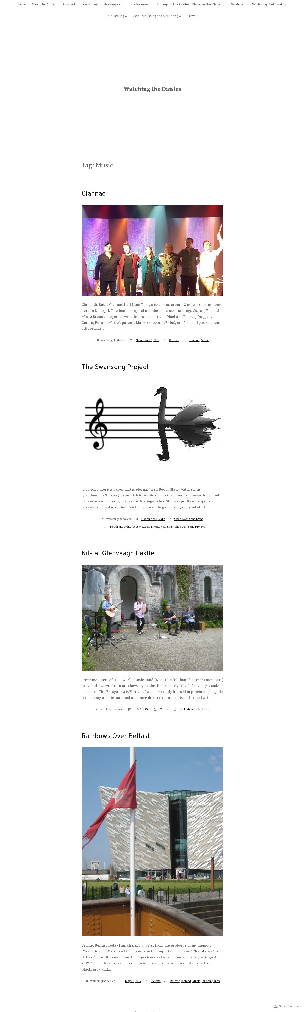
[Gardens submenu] (245, 5)
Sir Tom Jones (211, 981)
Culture (174, 340)
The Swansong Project (115, 367)
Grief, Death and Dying (189, 519)
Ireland (156, 981)
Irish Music (187, 709)
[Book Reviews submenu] (150, 5)
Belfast (175, 981)
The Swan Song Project (189, 527)
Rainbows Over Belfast (116, 736)
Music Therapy (152, 527)
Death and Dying (120, 527)
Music (205, 340)
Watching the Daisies (152, 89)
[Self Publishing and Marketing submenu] (180, 16)
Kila (198, 709)
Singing (168, 527)
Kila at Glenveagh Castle (118, 554)
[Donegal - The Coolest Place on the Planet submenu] (224, 5)
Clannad (94, 194)
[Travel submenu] (199, 16)
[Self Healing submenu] (126, 16)
